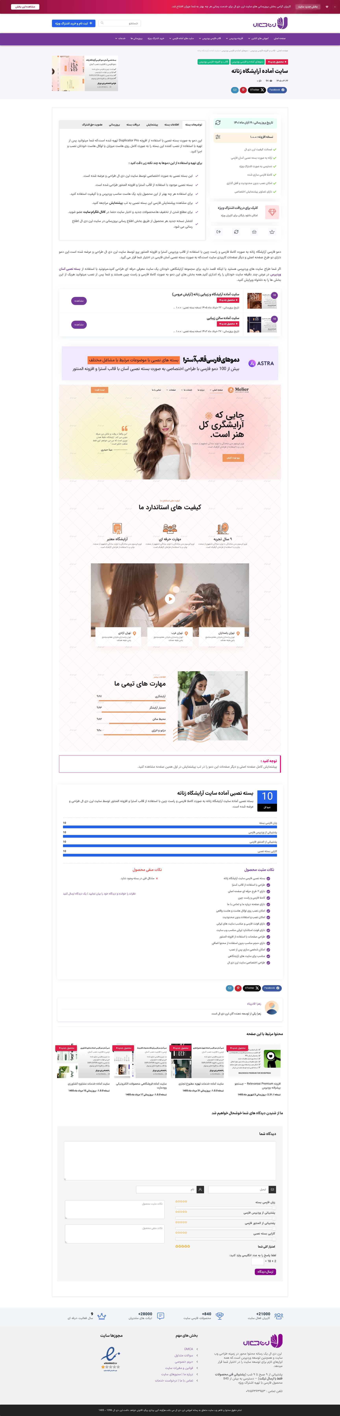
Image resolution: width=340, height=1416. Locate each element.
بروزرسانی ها (136, 38)
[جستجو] (102, 23)
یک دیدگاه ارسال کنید (75, 894)
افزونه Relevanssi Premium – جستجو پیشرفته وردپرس (258, 1086)
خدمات (121, 38)
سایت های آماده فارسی (183, 38)
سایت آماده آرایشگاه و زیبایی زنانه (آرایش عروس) (205, 294)
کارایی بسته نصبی (264, 1233)
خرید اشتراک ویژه (156, 38)
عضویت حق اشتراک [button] (92, 125)
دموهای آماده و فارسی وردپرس (235, 50)
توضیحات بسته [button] (193, 125)
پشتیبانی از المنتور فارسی (260, 1223)
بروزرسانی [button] (114, 125)
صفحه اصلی (279, 38)
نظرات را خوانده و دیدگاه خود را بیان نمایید (112, 894)
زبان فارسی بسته (265, 1202)
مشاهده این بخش (25, 7)
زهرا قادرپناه (254, 1004)
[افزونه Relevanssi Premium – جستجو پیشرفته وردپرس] (254, 1046)
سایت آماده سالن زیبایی (223, 318)
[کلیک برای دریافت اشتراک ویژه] (272, 212)
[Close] (335, 7)
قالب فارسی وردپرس (211, 38)
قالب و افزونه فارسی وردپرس (262, 50)
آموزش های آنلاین (260, 38)
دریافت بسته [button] (133, 125)
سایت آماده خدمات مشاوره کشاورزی (89, 1084)
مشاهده (79, 301)
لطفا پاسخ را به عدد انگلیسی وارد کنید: (252, 1255)
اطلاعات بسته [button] (171, 125)
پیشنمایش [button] (152, 125)
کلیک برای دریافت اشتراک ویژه (238, 208)
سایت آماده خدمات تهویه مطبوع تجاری (201, 1084)
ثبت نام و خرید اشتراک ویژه (71, 23)
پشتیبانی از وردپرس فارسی (259, 1213)
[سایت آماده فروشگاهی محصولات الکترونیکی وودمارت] (140, 1046)
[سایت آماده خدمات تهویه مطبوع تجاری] (197, 1046)
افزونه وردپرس (236, 38)
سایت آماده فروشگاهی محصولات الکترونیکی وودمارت (141, 1086)
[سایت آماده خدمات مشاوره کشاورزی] (83, 1046)
